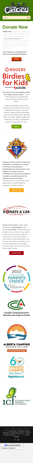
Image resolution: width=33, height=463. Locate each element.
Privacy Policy (21, 431)
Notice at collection (8, 448)
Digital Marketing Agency (17, 432)
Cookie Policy (12, 431)
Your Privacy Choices (14, 445)
